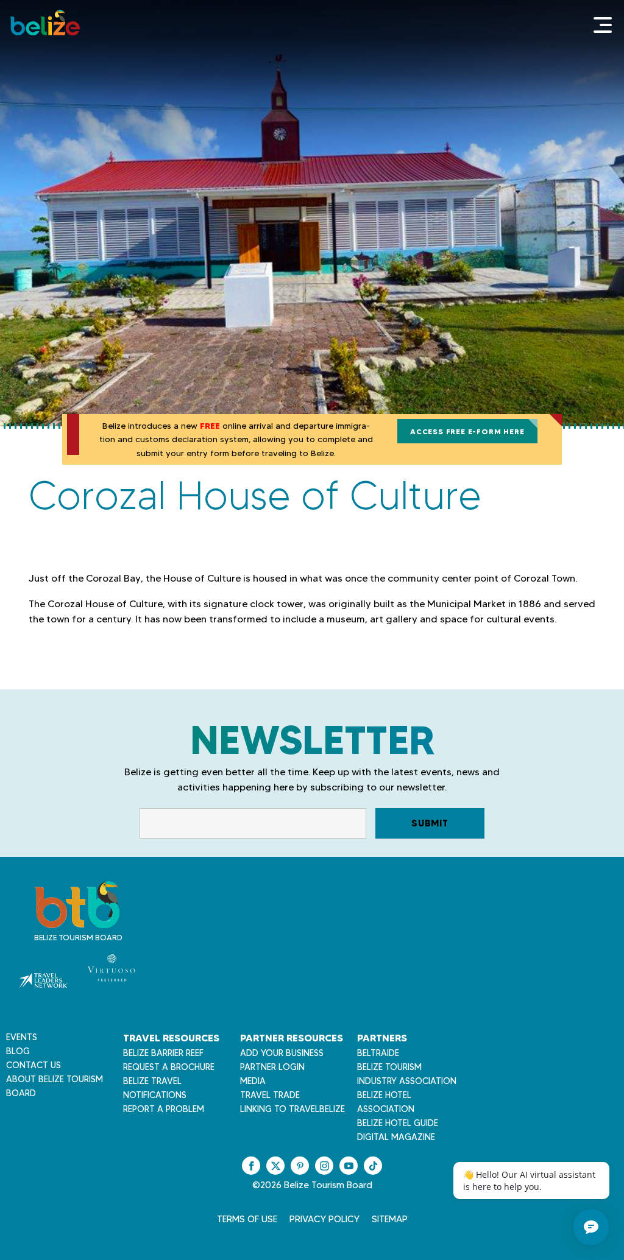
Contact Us (33, 1065)
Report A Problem (163, 1108)
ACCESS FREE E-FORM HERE (467, 431)
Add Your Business (282, 1052)
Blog (18, 1051)
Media (253, 1080)
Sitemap (390, 1219)
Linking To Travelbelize (292, 1108)
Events (21, 1037)
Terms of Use (247, 1219)
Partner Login (272, 1066)
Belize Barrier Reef (163, 1052)
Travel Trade (270, 1094)
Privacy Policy (324, 1219)
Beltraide (378, 1052)
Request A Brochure (168, 1066)
